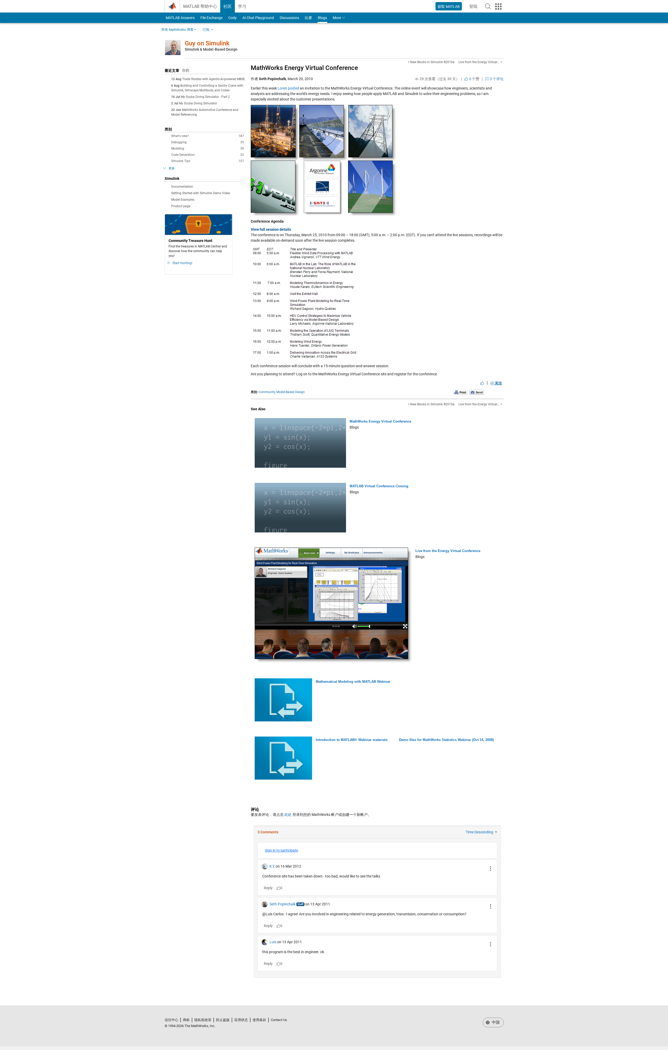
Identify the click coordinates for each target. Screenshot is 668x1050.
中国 (495, 1022)
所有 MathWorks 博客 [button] (177, 29)
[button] (488, 6)
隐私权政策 (202, 1020)
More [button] (337, 18)
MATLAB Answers (180, 18)
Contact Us (279, 1020)
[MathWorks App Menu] (498, 6)
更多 (172, 168)
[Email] (476, 392)
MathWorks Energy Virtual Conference (304, 68)
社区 (227, 6)
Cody (232, 18)
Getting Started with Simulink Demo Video (200, 193)
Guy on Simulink (207, 43)
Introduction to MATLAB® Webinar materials (351, 740)
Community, (267, 392)
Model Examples (182, 199)
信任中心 (171, 1020)
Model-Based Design (290, 392)
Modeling (207, 148)
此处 (288, 814)
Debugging (207, 142)
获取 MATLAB (449, 6)
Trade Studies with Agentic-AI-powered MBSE (213, 79)
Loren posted (288, 88)
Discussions (289, 18)
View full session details (271, 229)
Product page (180, 206)
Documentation (182, 186)
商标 (186, 1020)
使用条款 (259, 1020)
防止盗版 (223, 1020)
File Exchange (211, 18)
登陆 (475, 8)
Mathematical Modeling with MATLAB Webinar (353, 682)
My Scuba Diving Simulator (198, 103)
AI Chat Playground (258, 18)
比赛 (308, 18)
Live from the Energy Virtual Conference (447, 551)
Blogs (322, 18)
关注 (498, 383)
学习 (242, 6)
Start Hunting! (182, 263)
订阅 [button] (205, 29)
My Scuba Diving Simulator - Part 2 (205, 97)
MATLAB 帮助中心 (200, 6)
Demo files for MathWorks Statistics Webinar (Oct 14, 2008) (446, 740)
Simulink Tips (207, 161)
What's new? (207, 136)
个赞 (473, 79)
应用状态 (241, 1020)
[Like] (482, 383)
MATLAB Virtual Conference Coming (379, 486)
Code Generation (207, 155)
